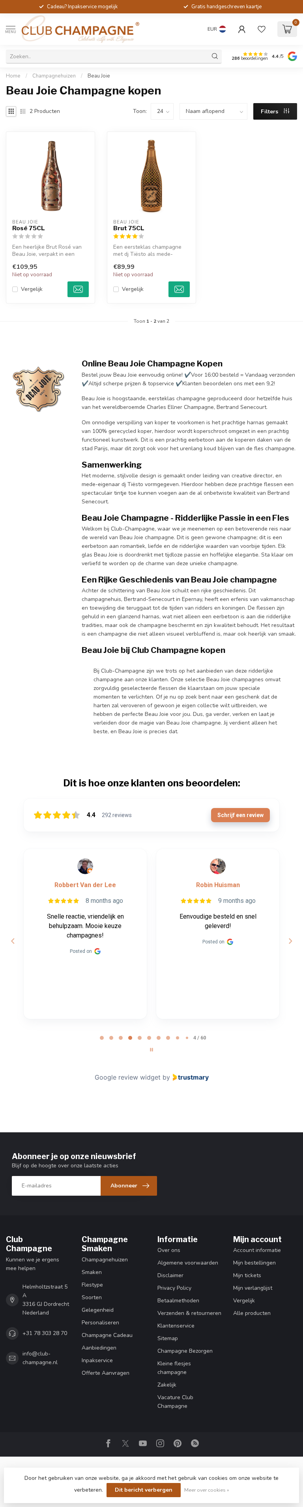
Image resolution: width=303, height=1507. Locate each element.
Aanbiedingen (99, 1348)
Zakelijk (166, 1385)
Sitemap (167, 1338)
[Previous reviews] (12, 941)
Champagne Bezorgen (185, 1351)
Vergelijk (32, 289)
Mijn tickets (247, 1275)
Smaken (92, 1272)
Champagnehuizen (54, 76)
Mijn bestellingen (254, 1263)
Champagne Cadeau (107, 1335)
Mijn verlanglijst (252, 1288)
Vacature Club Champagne (175, 1402)
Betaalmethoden (178, 1300)
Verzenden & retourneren (189, 1313)
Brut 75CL (128, 228)
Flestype (92, 1285)
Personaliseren (100, 1322)
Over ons (168, 1250)
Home (13, 76)
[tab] (102, 1038)
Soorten (92, 1297)
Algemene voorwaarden (187, 1263)
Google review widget (128, 1077)
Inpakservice (97, 1360)
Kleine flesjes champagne (174, 1368)
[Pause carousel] (151, 1050)
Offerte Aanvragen (105, 1373)
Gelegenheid (98, 1310)
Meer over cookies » (206, 1490)
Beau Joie (99, 76)
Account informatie (257, 1250)
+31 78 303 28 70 (44, 1333)
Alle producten (252, 1313)
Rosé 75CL (28, 228)
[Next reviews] (289, 941)
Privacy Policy (174, 1288)
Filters (270, 111)
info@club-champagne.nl (40, 1358)
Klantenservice (176, 1325)
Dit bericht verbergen (143, 1490)
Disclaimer (170, 1275)
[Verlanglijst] (262, 29)
